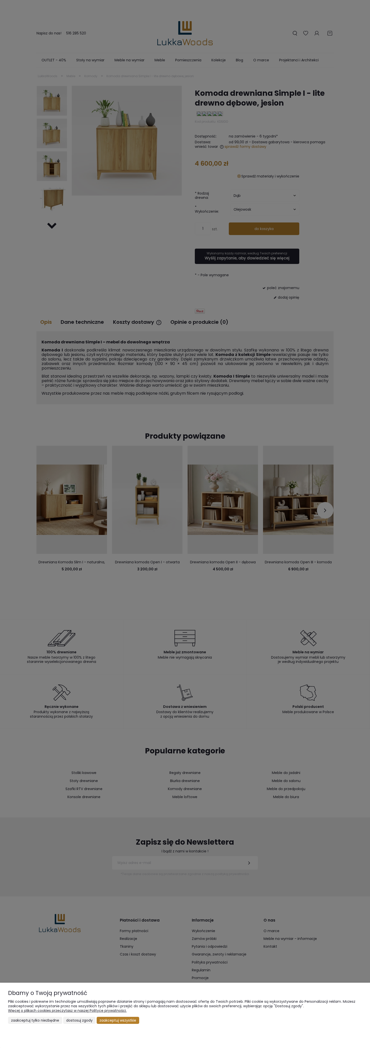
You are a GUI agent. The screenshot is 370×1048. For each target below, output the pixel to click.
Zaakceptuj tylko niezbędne (35, 1020)
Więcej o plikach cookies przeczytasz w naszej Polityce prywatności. (67, 1010)
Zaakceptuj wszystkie (117, 1020)
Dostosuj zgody (79, 1020)
